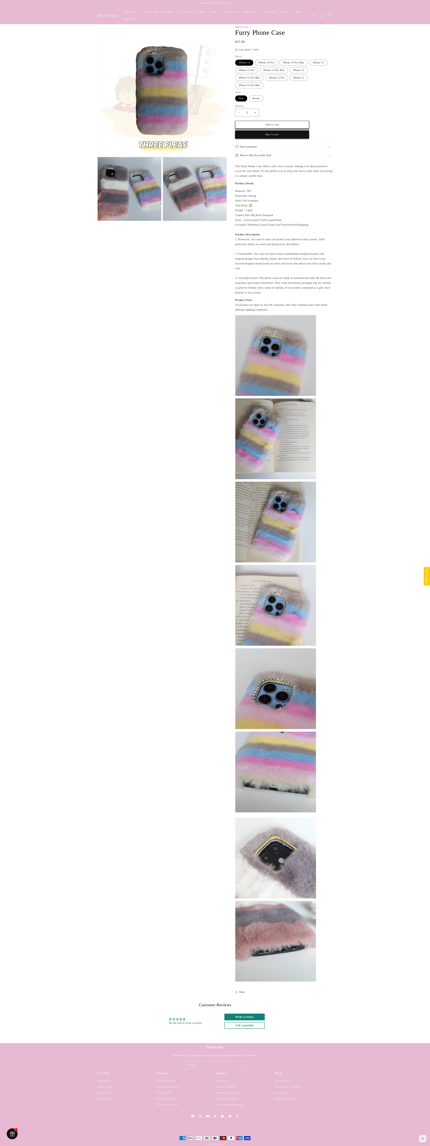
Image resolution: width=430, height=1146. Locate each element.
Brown (256, 98)
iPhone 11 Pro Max (249, 85)
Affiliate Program (225, 1087)
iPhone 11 (298, 77)
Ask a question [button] (244, 1025)
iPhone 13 (318, 62)
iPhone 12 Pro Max (249, 77)
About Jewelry (282, 1081)
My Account (103, 1098)
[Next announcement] (331, 3)
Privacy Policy (164, 1093)
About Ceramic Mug (285, 1098)
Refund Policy (104, 1087)
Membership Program (227, 1093)
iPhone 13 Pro (246, 70)
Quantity (239, 106)
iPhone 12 (298, 70)
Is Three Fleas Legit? (168, 1087)
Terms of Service (166, 1098)
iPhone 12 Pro (277, 77)
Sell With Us (222, 1081)
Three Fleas (219, 1144)
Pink (241, 98)
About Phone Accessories (288, 1087)
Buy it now (272, 134)
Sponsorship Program (227, 1098)
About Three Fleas (166, 1081)
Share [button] (242, 992)
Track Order (103, 1081)
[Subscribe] (241, 1065)
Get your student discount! (230, 1104)
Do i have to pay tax (167, 1104)
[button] (169, 12)
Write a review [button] (244, 1016)
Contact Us (103, 1093)
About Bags (281, 1093)
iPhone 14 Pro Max (293, 62)
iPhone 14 (244, 62)
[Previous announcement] (98, 3)
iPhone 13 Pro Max (274, 70)
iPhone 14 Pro (266, 62)
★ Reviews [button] (426, 576)
